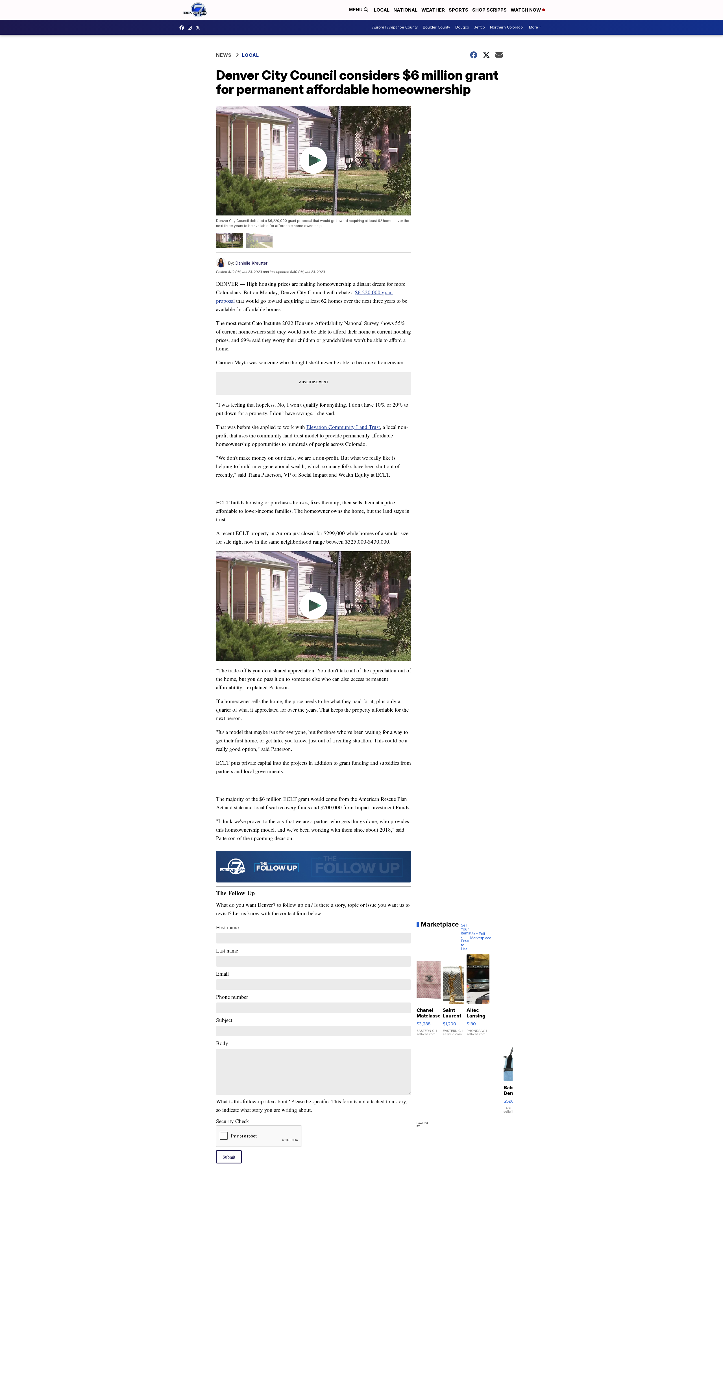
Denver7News (183, 27)
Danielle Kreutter (251, 263)
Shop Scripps (489, 10)
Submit (229, 1157)
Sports (458, 10)
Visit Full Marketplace (480, 936)
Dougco (462, 27)
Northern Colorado (506, 27)
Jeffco (479, 27)
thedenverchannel (191, 27)
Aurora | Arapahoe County (395, 27)
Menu (356, 9)
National (405, 10)
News (224, 55)
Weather (433, 10)
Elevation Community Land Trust (343, 426)
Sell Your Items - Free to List (465, 937)
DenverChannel (199, 27)
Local (381, 10)
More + (535, 27)
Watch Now (526, 10)
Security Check (232, 1120)
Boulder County (436, 27)
